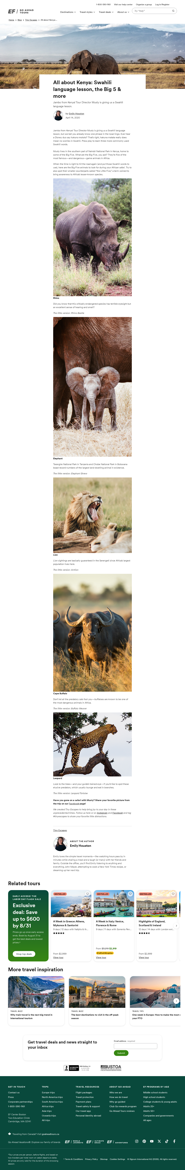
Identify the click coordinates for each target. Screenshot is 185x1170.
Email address (124, 1041)
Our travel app (83, 1111)
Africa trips (48, 1106)
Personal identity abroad (88, 1115)
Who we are (115, 1092)
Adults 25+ (148, 1106)
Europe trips (48, 1092)
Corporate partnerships (20, 1101)
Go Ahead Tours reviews (122, 1111)
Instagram (102, 812)
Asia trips (47, 1111)
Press (11, 1097)
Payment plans (83, 1101)
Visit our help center (123, 4)
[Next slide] (176, 926)
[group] (28, 925)
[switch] (87, 893)
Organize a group (144, 4)
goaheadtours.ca (50, 1134)
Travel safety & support (88, 1106)
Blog (20, 19)
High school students (154, 1097)
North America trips (52, 1097)
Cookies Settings (117, 1159)
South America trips (52, 1101)
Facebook (74, 803)
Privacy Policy (91, 1159)
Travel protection (85, 1097)
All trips (46, 1120)
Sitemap (104, 1159)
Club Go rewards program (123, 1106)
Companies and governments (158, 1115)
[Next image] (88, 914)
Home (11, 19)
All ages (147, 1120)
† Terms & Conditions (73, 1159)
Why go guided (117, 1101)
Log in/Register (162, 4)
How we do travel (118, 1097)
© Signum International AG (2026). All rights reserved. (152, 1159)
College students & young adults (160, 1101)
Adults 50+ (149, 1111)
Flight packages (84, 1092)
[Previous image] (82, 914)
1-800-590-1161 (16, 1106)
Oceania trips (49, 1115)
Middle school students (155, 1092)
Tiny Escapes (31, 19)
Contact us (14, 1092)
